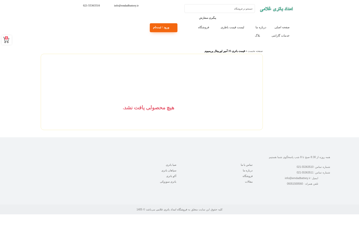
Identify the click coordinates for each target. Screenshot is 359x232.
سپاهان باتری (168, 170)
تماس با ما (247, 164)
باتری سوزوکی (168, 181)
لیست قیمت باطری (232, 27)
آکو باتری (171, 176)
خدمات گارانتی (281, 35)
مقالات (249, 181)
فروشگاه (203, 27)
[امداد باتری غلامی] (276, 9)
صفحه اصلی (282, 27)
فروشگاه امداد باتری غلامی (171, 209)
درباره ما (261, 27)
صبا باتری (171, 164)
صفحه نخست (255, 51)
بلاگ (257, 35)
